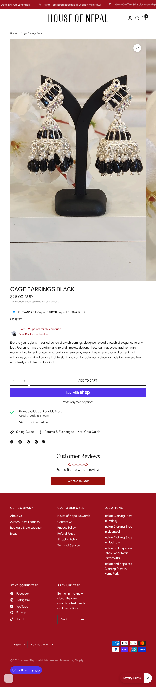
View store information (33, 422)
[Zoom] (137, 48)
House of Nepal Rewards (73, 516)
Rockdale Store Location (26, 527)
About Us (16, 516)
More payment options (78, 402)
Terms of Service (68, 545)
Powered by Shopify (71, 660)
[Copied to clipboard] (44, 441)
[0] (143, 18)
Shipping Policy (67, 539)
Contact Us (64, 522)
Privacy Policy (66, 527)
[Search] (137, 18)
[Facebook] (12, 441)
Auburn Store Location (25, 522)
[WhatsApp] (37, 441)
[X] (20, 441)
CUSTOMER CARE (70, 508)
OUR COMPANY (21, 508)
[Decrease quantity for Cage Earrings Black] (13, 380)
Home (13, 33)
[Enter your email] (83, 619)
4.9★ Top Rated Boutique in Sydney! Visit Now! (47, 4)
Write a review (78, 481)
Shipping (29, 301)
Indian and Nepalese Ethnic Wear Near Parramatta (118, 553)
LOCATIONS (114, 508)
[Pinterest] (29, 441)
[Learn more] (84, 312)
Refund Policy (66, 533)
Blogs (13, 533)
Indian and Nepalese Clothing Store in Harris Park (118, 568)
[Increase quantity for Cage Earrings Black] (25, 380)
